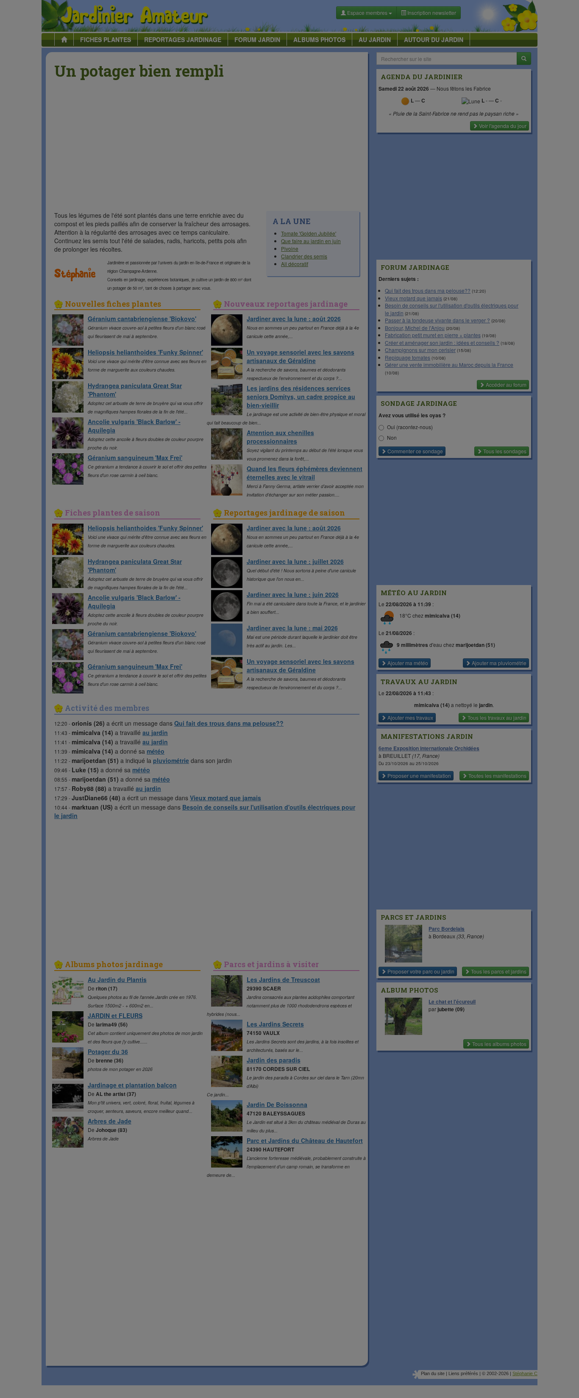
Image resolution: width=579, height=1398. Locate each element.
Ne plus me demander (381, 235)
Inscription (226, 136)
